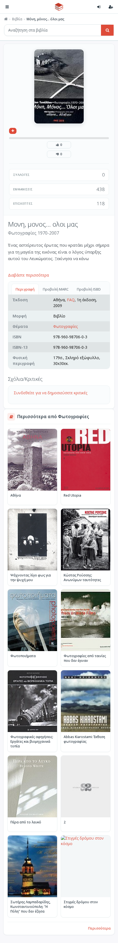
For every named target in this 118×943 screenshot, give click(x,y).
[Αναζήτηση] (107, 30)
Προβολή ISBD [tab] (89, 289)
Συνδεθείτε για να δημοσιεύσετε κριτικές (50, 392)
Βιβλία (17, 19)
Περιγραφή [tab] (25, 289)
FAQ (71, 299)
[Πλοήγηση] (7, 7)
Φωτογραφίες (65, 326)
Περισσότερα (99, 928)
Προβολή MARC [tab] (56, 289)
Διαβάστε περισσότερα (28, 275)
